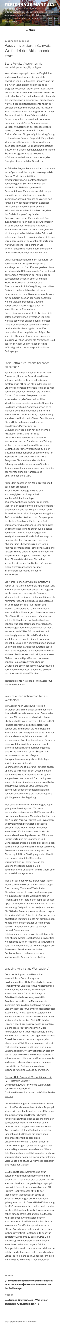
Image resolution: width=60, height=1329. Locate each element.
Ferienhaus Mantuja (29, 4)
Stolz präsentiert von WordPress (20, 1321)
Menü (32, 30)
